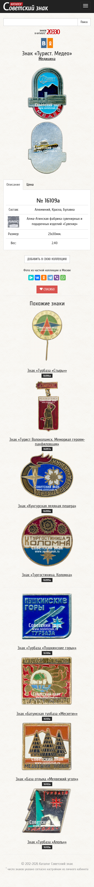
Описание (13, 184)
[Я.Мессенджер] (31, 277)
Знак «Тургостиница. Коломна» (47, 575)
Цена (30, 184)
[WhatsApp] (63, 277)
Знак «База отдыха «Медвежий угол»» (47, 779)
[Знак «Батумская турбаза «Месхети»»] (47, 681)
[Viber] (56, 277)
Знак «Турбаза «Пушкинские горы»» (47, 648)
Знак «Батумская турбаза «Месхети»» (47, 713)
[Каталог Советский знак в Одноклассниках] (50, 43)
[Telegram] (50, 277)
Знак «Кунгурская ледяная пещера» (47, 506)
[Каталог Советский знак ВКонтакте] (44, 43)
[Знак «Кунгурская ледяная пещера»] (47, 475)
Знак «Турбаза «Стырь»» (47, 370)
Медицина (47, 58)
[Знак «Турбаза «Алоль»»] (47, 811)
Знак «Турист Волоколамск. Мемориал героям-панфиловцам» (47, 441)
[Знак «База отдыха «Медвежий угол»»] (47, 747)
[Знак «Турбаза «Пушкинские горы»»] (47, 616)
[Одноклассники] (44, 277)
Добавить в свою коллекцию (47, 259)
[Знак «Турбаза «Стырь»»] (47, 336)
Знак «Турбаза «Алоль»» (47, 842)
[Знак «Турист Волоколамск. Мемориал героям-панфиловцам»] (47, 405)
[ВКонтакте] (37, 277)
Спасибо (49, 289)
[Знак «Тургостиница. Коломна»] (47, 541)
